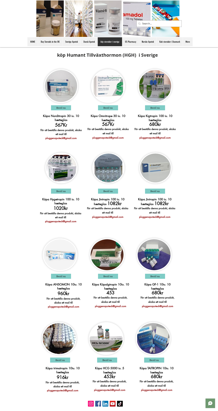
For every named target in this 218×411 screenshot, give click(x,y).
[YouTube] (113, 404)
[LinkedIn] (105, 404)
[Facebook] (98, 404)
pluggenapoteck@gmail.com (61, 138)
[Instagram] (91, 404)
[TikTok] (120, 404)
